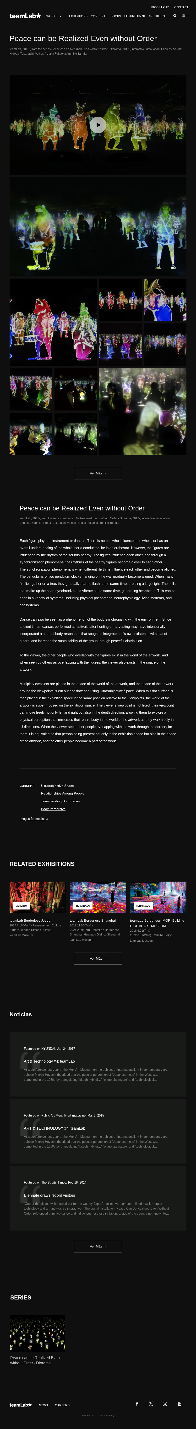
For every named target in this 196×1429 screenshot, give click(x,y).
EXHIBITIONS (78, 16)
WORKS (51, 16)
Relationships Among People (62, 793)
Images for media (32, 819)
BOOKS (116, 16)
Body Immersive (53, 809)
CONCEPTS (99, 16)
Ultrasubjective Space (57, 786)
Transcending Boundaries (60, 801)
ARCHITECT (156, 16)
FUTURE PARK (134, 16)
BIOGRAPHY (160, 7)
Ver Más (96, 473)
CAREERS (62, 1405)
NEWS (43, 1405)
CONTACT (181, 7)
